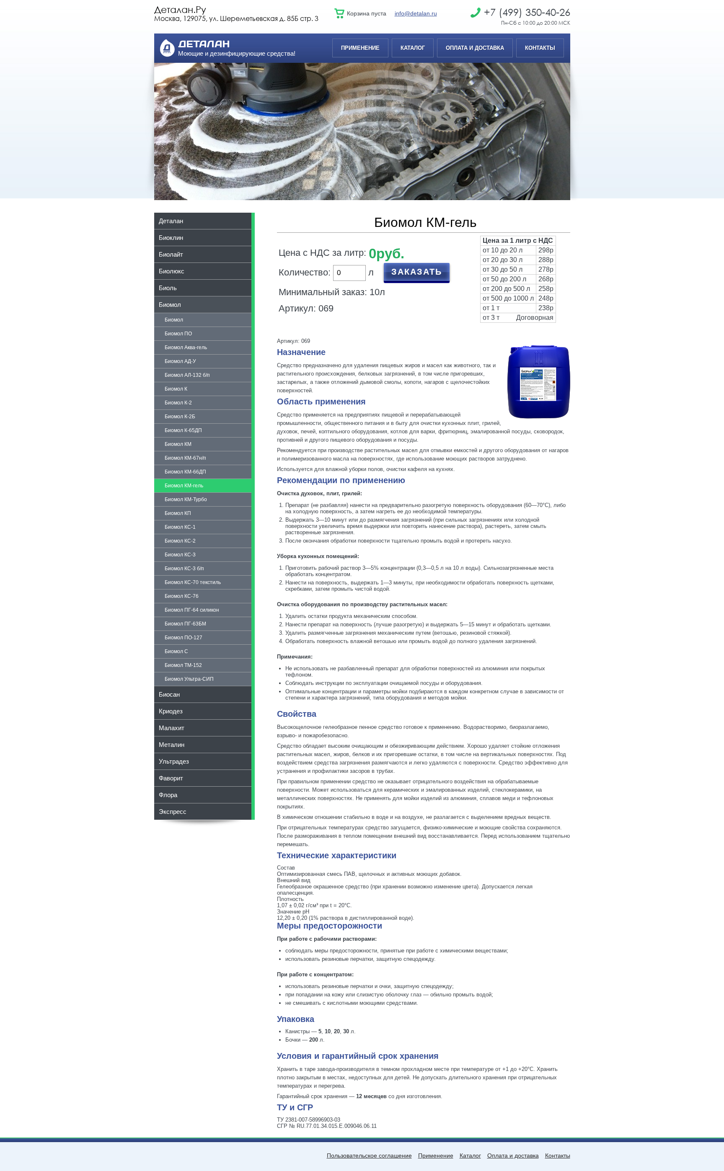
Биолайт (171, 254)
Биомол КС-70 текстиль (193, 582)
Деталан (171, 220)
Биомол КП (178, 513)
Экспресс (172, 811)
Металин (171, 744)
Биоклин (171, 237)
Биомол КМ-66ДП (185, 472)
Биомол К (176, 389)
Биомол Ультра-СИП (189, 679)
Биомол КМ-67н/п (185, 458)
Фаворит (171, 778)
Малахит (171, 727)
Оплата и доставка (475, 48)
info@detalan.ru (416, 13)
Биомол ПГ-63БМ (185, 624)
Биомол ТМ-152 (183, 665)
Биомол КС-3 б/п (184, 568)
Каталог (413, 48)
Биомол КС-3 (180, 555)
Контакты (540, 48)
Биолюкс (171, 271)
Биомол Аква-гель (186, 347)
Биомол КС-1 (180, 527)
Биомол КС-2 (180, 541)
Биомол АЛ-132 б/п (187, 375)
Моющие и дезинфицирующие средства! (236, 53)
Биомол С (176, 651)
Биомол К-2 (178, 403)
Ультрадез (174, 761)
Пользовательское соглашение (369, 1155)
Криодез (171, 711)
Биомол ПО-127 (183, 638)
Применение (360, 48)
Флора (168, 794)
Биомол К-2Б (180, 417)
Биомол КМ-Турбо (186, 499)
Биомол (170, 304)
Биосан (169, 694)
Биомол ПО (178, 334)
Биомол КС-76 (182, 596)
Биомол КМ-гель (184, 486)
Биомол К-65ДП (183, 430)
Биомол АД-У (180, 361)
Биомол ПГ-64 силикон (192, 610)
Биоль (168, 287)
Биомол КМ (178, 444)
